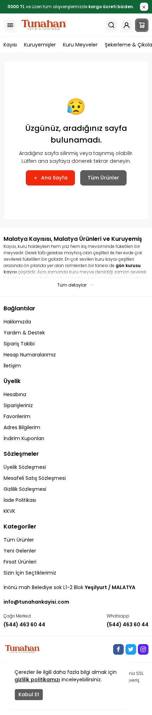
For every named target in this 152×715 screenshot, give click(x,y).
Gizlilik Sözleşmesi (25, 489)
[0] (141, 25)
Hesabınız (15, 394)
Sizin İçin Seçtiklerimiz (30, 572)
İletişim (12, 365)
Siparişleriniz (18, 405)
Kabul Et (28, 694)
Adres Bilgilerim (22, 427)
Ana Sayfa (54, 177)
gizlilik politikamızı (37, 679)
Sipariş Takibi (19, 343)
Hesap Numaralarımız (30, 354)
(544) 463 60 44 (24, 624)
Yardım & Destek (24, 332)
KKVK (9, 511)
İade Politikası (20, 500)
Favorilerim (17, 416)
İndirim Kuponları (24, 438)
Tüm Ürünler (103, 177)
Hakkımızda (17, 321)
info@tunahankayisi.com (36, 601)
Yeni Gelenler (20, 550)
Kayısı (10, 44)
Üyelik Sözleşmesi (25, 467)
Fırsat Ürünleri (20, 561)
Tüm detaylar (72, 285)
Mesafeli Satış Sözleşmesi (35, 478)
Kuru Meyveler (80, 44)
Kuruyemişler (40, 44)
